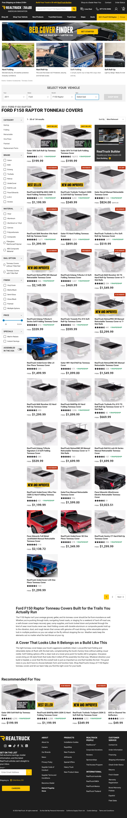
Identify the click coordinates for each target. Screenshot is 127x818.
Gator (9, 160)
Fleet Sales (113, 801)
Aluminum (11, 218)
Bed (77, 93)
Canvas (10, 228)
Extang (10, 169)
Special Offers (69, 762)
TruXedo (10, 174)
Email (2, 768)
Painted (7, 144)
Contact (108, 2)
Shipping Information (117, 760)
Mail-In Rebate (12, 337)
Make (29, 93)
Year (4, 93)
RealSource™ (91, 745)
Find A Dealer (114, 775)
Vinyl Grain (11, 285)
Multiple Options (13, 308)
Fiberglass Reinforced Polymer (14, 242)
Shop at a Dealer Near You (91, 2)
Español (112, 796)
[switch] (13, 349)
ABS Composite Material (13, 250)
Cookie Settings (92, 811)
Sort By (102, 119)
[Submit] (29, 772)
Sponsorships (91, 760)
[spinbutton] (6, 324)
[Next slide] (123, 704)
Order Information (116, 750)
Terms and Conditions (106, 811)
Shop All (4, 17)
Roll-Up (6, 125)
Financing (112, 755)
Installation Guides (71, 742)
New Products (37, 17)
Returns (112, 770)
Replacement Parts (11, 148)
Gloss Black (11, 299)
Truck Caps (71, 17)
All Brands (68, 757)
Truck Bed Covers (55, 17)
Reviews (89, 755)
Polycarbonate (13, 232)
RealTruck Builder (64, 2)
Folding (6, 130)
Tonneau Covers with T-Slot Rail (13, 272)
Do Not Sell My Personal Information (52, 811)
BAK (9, 165)
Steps (83, 17)
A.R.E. (9, 197)
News (44, 757)
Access (10, 202)
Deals (92, 17)
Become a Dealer (48, 783)
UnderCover (11, 183)
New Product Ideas (71, 772)
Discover (4, 23)
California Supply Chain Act (75, 811)
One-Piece (7, 139)
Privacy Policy (47, 762)
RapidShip (68, 747)
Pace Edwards (12, 193)
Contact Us (113, 745)
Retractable (8, 134)
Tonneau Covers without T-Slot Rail (13, 264)
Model (54, 93)
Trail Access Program (94, 765)
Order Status (120, 2)
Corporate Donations (94, 750)
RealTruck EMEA (92, 781)
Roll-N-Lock (11, 188)
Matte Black (11, 290)
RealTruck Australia (93, 776)
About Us (45, 742)
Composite (11, 237)
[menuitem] (5, 17)
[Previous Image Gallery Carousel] (4, 59)
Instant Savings (13, 341)
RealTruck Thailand (93, 791)
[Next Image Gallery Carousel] (122, 59)
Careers (45, 747)
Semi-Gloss (11, 294)
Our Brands (46, 752)
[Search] (73, 9)
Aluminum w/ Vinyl (14, 223)
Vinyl (9, 214)
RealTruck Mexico (93, 786)
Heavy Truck (68, 767)
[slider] (4, 320)
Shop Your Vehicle (20, 17)
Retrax (9, 179)
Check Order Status (116, 765)
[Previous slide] (3, 704)
